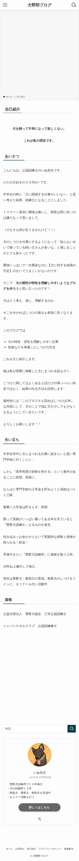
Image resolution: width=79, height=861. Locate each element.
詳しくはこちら (39, 807)
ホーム (9, 849)
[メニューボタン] (5, 5)
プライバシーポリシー (50, 849)
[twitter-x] (39, 819)
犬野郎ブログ (40, 5)
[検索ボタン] (74, 5)
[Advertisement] (39, 53)
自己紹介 (31, 849)
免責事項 (68, 849)
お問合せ (19, 849)
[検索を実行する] (71, 729)
